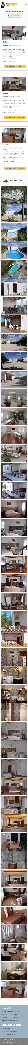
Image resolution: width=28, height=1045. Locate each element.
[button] (14, 11)
